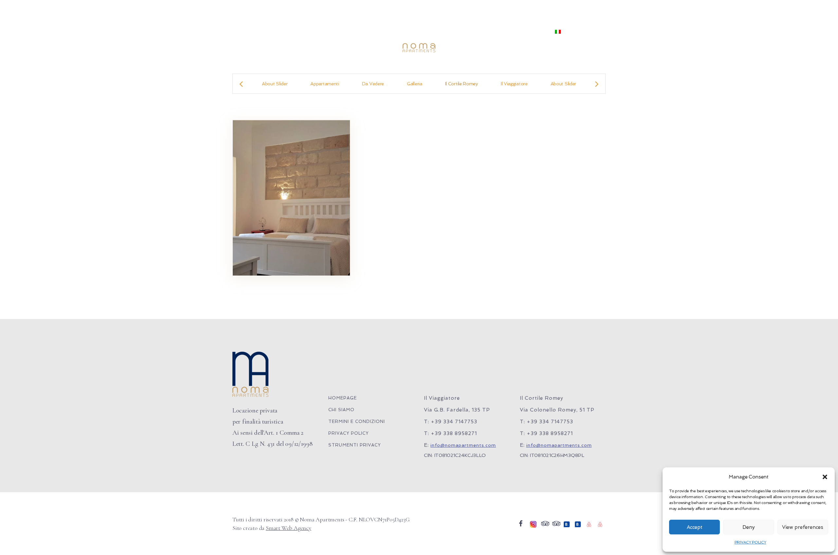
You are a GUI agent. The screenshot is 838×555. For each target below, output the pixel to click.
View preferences (802, 527)
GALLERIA (470, 32)
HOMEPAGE (342, 397)
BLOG (500, 32)
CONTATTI (530, 32)
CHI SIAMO (280, 32)
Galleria (414, 83)
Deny (748, 527)
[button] (825, 477)
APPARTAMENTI (325, 32)
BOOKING (368, 32)
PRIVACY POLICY (750, 542)
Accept (694, 527)
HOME (248, 32)
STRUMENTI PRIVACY (354, 445)
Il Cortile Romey (461, 83)
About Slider (274, 83)
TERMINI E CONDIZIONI (356, 421)
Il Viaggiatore (514, 83)
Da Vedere (373, 83)
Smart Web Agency (288, 527)
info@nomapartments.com (463, 445)
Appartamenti (324, 83)
